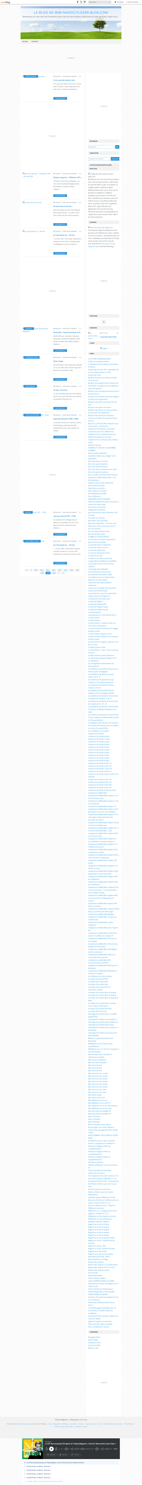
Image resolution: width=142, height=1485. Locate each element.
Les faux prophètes (95, 720)
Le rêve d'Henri (94, 618)
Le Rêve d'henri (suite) (96, 647)
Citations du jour (94, 445)
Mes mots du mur (95, 1065)
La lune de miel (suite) (96, 550)
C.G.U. (99, 1424)
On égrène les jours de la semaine (101, 1141)
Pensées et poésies (95, 1162)
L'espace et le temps (96, 733)
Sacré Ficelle (93, 1273)
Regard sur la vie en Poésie (98, 1224)
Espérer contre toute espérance (100, 483)
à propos (76, 1454)
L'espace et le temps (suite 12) (99, 763)
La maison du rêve (95, 555)
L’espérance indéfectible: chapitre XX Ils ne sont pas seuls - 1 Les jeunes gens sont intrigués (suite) (103, 890)
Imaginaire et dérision (96, 510)
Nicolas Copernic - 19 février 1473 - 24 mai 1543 (72, 177)
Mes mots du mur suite (97, 1089)
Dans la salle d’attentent (97, 453)
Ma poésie (92, 1041)
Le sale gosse (93, 661)
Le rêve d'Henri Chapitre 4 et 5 (100, 634)
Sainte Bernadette (95, 1275)
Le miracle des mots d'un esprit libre (102, 593)
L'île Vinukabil (93, 1035)
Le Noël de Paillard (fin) (97, 604)
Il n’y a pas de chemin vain (64, 80)
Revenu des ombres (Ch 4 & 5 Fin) (101, 1267)
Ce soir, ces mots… (61, 390)
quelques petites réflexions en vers (101, 1197)
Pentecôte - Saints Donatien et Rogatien (69, 332)
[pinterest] (84, 2)
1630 (53, 573)
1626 (71, 570)
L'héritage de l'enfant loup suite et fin (102, 1033)
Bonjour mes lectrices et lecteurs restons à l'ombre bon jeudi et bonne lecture (102, 418)
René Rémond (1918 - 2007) (98, 1257)
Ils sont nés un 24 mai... (63, 206)
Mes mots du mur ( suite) (98, 1073)
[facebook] (77, 2)
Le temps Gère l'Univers (97, 1011)
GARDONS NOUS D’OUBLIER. (99, 499)
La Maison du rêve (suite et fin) (100, 558)
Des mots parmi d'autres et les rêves (102, 469)
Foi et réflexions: (94, 496)
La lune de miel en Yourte (98, 547)
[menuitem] (25, 41)
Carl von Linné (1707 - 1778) (64, 516)
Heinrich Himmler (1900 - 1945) (65, 419)
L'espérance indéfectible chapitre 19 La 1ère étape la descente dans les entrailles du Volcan (103, 817)
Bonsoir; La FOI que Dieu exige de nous (103, 423)
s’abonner (52, 1454)
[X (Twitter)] (81, 2)
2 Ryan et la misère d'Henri (98, 361)
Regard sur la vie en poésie (98, 1227)
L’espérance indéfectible (97, 793)
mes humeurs (30, 386)
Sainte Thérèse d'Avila (96, 1278)
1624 (59, 570)
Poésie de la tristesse (96, 1173)
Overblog (83, 1420)
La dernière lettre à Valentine (99, 545)
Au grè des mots (94, 375)
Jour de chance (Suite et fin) (99, 531)
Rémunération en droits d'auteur (113, 1424)
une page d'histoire (32, 415)
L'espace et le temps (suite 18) (99, 779)
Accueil (25, 41)
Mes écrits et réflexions (97, 1060)
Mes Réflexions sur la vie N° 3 (99, 1103)
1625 (65, 570)
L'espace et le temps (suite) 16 (99, 771)
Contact (34, 41)
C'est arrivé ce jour (32, 541)
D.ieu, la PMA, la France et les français (102, 475)
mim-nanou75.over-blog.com (24, 1424)
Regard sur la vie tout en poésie (100, 1254)
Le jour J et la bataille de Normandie (102, 588)
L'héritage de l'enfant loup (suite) (101, 1025)
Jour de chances (94, 529)
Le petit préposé (94, 612)
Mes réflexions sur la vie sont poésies (102, 1106)
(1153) (93, 1348)
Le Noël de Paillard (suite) (98, 609)
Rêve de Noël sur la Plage (98, 1259)
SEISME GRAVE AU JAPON (98, 1294)
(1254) (94, 1345)
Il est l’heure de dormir (97, 507)
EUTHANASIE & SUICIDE (97, 493)
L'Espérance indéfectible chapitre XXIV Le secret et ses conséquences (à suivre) (103, 898)
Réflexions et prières (96, 1208)
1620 (35, 570)
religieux (29, 328)
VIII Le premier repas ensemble (100, 1324)
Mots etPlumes (94, 1122)
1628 (42, 573)
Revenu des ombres (96, 1262)
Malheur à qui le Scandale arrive (100, 1038)
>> (63, 573)
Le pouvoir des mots (108, 337)
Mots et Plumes (94, 1116)
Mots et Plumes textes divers (99, 1124)
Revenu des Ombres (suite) (98, 1270)
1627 (77, 570)
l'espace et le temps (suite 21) (99, 787)
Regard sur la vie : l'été (97, 1246)
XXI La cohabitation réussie (98, 1327)
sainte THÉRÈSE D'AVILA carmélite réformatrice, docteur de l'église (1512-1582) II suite (103, 1283)
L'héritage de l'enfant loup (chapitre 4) (103, 1022)
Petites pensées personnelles (99, 1170)
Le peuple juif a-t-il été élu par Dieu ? (102, 615)
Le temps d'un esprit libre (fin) (100, 1008)
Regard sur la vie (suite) (97, 1251)
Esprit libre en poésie (96, 485)
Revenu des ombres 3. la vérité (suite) (102, 1265)
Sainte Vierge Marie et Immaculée (101, 1292)
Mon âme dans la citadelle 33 (99, 1114)
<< (27, 570)
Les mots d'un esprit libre (98, 728)
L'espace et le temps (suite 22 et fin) (102, 790)
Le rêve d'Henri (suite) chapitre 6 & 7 (102, 658)
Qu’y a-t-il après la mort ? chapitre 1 (102, 1205)
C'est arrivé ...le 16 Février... (98, 426)
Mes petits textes (94, 1095)
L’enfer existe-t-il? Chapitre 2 (99, 596)
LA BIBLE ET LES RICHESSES (98, 537)
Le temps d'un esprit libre (98, 979)
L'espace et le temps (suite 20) (99, 785)
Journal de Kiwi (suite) (96, 534)
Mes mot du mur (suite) (97, 1062)
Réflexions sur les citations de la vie (102, 1216)
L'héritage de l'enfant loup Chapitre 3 (102, 1019)
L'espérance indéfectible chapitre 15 (102, 806)
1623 (53, 570)
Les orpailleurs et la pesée (98, 731)
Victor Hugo (58, 361)
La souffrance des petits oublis (100, 574)
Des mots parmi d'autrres (98, 472)
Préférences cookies (81, 1426)
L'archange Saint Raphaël (98, 569)
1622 (47, 570)
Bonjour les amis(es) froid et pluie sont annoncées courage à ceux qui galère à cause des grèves (103, 386)
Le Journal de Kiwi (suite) (97, 591)
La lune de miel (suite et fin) (99, 553)
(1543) (93, 1340)
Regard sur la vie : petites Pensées (101, 1248)
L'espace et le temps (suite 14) (99, 766)
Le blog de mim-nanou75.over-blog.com (71, 12)
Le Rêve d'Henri (94, 620)
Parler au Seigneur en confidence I (101, 1143)
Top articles (73, 1424)
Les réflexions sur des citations (100, 976)
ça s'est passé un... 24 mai (64, 235)
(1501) (94, 1342)
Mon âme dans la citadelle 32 (99, 1111)
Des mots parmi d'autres (98, 461)
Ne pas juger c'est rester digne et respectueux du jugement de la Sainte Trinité (103, 1130)
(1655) (94, 1337)
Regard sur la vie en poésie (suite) (101, 1238)
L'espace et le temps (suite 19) (99, 782)
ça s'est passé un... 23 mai (64, 545)
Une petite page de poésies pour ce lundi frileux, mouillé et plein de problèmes (102, 1310)
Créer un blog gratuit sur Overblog (58, 1424)
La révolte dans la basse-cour (99, 572)
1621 (41, 570)
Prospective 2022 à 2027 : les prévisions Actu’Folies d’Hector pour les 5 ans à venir (103, 1184)
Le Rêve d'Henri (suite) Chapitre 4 (101, 655)
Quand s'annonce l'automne (99, 1189)
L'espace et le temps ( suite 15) (100, 768)
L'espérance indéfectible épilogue (101, 914)
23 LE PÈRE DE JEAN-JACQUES (99, 359)
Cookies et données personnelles (63, 1426)
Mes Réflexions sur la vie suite (99, 1108)
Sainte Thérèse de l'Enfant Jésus (100, 1289)
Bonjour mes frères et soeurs (99, 407)
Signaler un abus (91, 1424)
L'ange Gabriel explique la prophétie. (102, 561)
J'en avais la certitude (96, 518)
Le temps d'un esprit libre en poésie (102, 992)
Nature (28, 512)
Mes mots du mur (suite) (97, 1076)
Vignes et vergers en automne (100, 1321)
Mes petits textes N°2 (96, 1097)
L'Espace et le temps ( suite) (99, 739)
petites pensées (31, 76)
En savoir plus (60, 98)
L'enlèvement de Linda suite (99, 599)
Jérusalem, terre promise (98, 520)
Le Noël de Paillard (95, 601)
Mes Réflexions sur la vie (97, 1100)
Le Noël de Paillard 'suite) (98, 607)
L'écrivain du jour (32, 357)
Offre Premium (129, 1424)
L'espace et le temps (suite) (98, 736)
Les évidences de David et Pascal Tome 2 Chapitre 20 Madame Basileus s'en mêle (103, 709)
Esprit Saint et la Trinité (97, 491)
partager (64, 1454)
